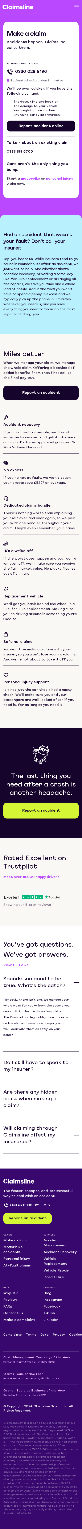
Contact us (13, 1313)
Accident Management (55, 1243)
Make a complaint (19, 1320)
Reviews (10, 1300)
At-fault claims (17, 1265)
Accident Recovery (60, 1252)
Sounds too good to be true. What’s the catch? (34, 982)
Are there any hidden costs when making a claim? (30, 1099)
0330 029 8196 (31, 72)
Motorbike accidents (13, 1250)
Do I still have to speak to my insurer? (36, 1066)
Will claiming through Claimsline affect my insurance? (30, 1135)
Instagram (53, 1300)
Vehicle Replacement (55, 1261)
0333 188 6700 (20, 151)
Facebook (52, 1306)
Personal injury (16, 1258)
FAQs (7, 1306)
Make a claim (14, 1240)
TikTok (49, 1313)
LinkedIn (51, 1320)
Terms (31, 1334)
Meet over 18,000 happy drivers (31, 877)
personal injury (59, 178)
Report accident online (41, 126)
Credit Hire (54, 1277)
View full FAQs (15, 965)
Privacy (59, 1334)
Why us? (10, 1293)
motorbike (30, 178)
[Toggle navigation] (76, 7)
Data (44, 1334)
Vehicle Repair (56, 1270)
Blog (47, 1293)
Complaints (12, 1334)
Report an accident (41, 393)
